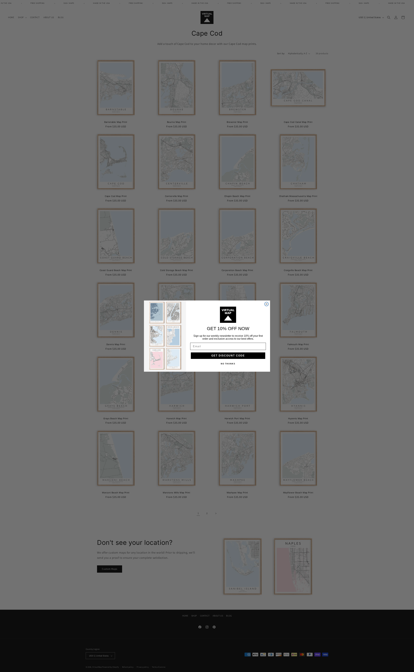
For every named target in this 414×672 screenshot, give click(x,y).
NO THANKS (228, 364)
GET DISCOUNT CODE (228, 355)
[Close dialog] (266, 304)
